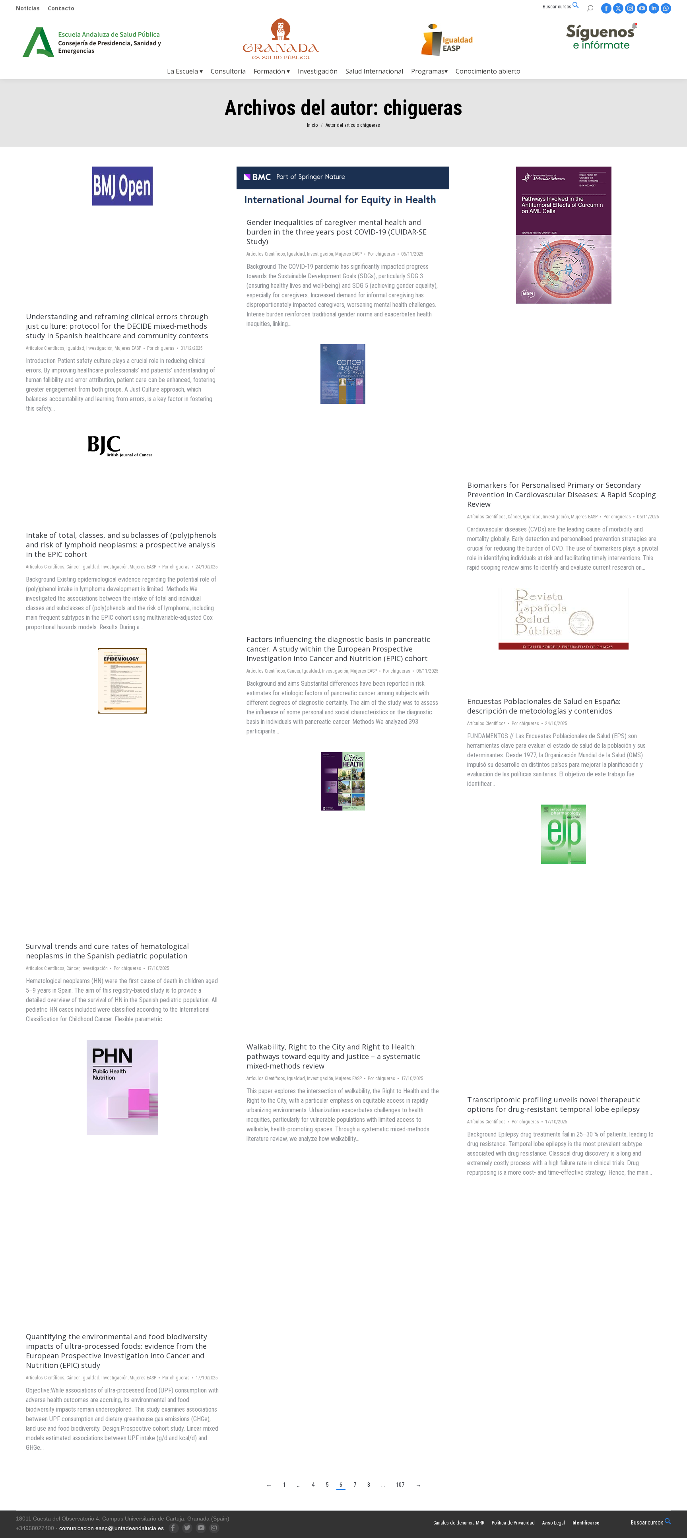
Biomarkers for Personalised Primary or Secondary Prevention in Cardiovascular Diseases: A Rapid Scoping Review (561, 494)
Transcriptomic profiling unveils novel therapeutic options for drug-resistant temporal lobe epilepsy (553, 1104)
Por (161, 348)
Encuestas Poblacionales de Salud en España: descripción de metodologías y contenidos (544, 706)
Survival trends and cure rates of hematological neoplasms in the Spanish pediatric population (107, 950)
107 (400, 1484)
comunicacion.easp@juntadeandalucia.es (111, 1528)
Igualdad (75, 348)
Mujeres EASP (127, 348)
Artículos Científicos (45, 348)
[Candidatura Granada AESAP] (281, 57)
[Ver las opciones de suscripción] (601, 37)
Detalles (133, 235)
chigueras (422, 108)
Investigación (99, 348)
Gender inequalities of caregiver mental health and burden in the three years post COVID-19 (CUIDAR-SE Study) (336, 231)
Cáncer (514, 517)
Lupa (111, 235)
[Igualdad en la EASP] (459, 39)
